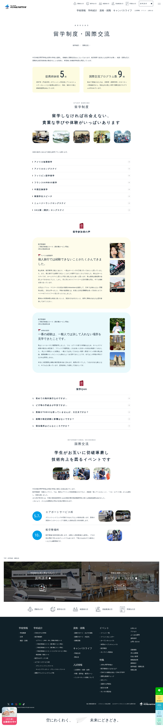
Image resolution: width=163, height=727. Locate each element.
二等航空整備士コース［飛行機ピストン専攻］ (50, 647)
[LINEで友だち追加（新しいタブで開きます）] (159, 691)
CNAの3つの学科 (40, 633)
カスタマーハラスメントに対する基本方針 (124, 704)
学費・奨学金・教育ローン (83, 673)
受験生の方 (80, 3)
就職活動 (77, 640)
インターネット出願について (84, 677)
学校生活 (77, 653)
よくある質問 (135, 635)
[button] (159, 4)
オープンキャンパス (107, 640)
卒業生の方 (133, 3)
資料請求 (134, 638)
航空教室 (104, 648)
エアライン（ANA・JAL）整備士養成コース (49, 640)
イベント (143, 11)
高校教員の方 (119, 3)
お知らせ (150, 10)
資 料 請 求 (143, 3)
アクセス (134, 631)
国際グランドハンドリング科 (44, 673)
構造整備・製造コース (42, 654)
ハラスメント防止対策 (104, 704)
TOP (5, 558)
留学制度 (76, 45)
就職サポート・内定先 (81, 637)
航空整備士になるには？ (109, 668)
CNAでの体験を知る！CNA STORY (113, 672)
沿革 (21, 637)
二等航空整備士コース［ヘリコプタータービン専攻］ (52, 651)
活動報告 (134, 650)
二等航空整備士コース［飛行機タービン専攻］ (50, 644)
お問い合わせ (135, 641)
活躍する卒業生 (106, 684)
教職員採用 (134, 660)
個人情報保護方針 (91, 704)
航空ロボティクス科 (41, 658)
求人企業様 (134, 653)
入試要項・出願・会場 (81, 670)
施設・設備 (23, 640)
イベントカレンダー (107, 637)
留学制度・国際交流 (137, 666)
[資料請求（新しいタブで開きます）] (159, 698)
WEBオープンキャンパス (109, 644)
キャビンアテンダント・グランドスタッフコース (50, 669)
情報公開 (134, 670)
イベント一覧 (105, 633)
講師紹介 (134, 663)
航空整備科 (38, 637)
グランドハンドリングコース (44, 666)
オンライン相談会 (107, 652)
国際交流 (85, 45)
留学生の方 (93, 3)
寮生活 (76, 657)
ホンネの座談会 (106, 691)
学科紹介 (92, 10)
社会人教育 (134, 656)
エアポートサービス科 (42, 662)
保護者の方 (106, 3)
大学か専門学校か (107, 665)
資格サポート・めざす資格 (83, 633)
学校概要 (23, 633)
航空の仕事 (104, 688)
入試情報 (137, 11)
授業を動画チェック (107, 676)
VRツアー (104, 680)
